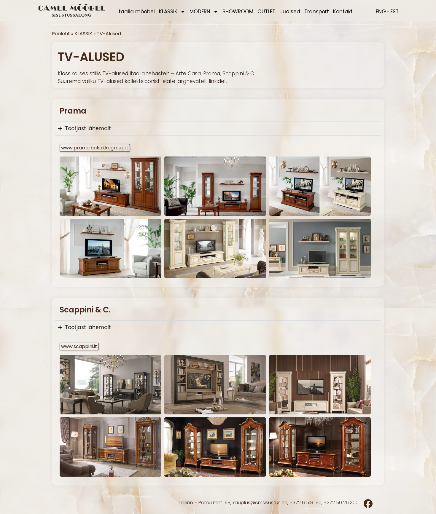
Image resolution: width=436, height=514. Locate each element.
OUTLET (266, 11)
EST (394, 12)
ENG (381, 12)
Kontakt (343, 11)
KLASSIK (168, 11)
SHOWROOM (237, 11)
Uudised (289, 11)
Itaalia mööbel (136, 11)
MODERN (200, 11)
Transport (316, 11)
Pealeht (61, 33)
